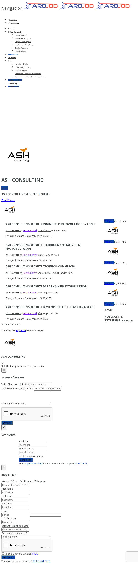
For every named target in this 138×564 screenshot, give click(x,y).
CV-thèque (12, 58)
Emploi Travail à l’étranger (25, 45)
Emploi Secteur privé (23, 42)
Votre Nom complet (12, 384)
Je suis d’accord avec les (21, 553)
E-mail (4, 511)
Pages (10, 61)
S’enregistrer (13, 23)
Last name (7, 496)
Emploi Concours (21, 35)
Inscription (8, 557)
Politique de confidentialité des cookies (30, 77)
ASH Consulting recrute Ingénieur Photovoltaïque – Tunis (50, 224)
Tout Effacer (8, 200)
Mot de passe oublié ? (30, 463)
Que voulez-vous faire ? (14, 533)
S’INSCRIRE (81, 463)
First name (7, 488)
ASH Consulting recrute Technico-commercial (41, 266)
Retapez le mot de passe (14, 525)
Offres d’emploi (14, 32)
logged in (21, 330)
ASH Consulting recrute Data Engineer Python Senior (46, 286)
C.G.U (35, 553)
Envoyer (7, 422)
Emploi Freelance (21, 48)
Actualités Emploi (21, 64)
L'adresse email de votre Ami (17, 388)
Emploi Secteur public (23, 38)
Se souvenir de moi (32, 456)
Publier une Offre (15, 80)
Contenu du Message (13, 403)
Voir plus (109, 221)
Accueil (11, 29)
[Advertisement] (69, 113)
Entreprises (13, 54)
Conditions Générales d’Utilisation (28, 74)
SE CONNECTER (41, 561)
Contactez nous (21, 70)
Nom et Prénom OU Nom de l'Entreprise (23, 481)
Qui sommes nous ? (22, 67)
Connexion (12, 20)
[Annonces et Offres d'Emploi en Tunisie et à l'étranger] (77, 8)
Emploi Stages (20, 51)
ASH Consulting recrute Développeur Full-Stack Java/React (50, 307)
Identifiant (24, 441)
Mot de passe (26, 448)
